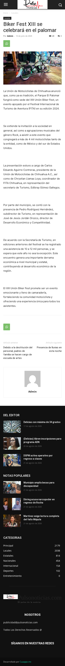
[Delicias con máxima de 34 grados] (12, 427)
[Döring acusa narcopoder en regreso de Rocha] (12, 504)
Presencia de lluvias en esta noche (49, 349)
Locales (14, 12)
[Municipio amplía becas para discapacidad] (12, 487)
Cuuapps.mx (25, 661)
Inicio (5, 12)
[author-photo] (32, 386)
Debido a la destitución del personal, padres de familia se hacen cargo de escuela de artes (17, 353)
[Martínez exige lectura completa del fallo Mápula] (12, 521)
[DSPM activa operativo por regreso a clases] (12, 460)
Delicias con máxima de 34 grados (42, 422)
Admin (10, 36)
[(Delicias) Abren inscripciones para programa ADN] (12, 443)
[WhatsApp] (6, 43)
